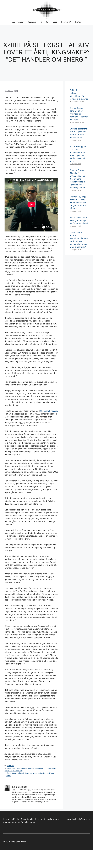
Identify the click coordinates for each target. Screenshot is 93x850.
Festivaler (32, 22)
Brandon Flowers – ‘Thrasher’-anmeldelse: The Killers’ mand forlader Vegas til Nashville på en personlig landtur (78, 179)
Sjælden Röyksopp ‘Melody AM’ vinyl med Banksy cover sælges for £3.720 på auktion (78, 202)
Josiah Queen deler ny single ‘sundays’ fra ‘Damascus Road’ (79, 220)
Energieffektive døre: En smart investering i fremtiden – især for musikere (79, 114)
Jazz (55, 22)
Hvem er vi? (66, 22)
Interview (10, 766)
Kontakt (78, 22)
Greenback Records (49, 411)
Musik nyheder (18, 22)
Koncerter (44, 22)
